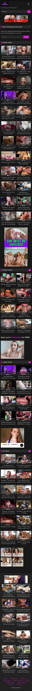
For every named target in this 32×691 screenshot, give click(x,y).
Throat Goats (13, 678)
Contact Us (20, 684)
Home (5, 678)
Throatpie (22, 678)
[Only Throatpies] (13, 4)
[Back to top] (27, 686)
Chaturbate (16, 337)
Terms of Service (18, 680)
